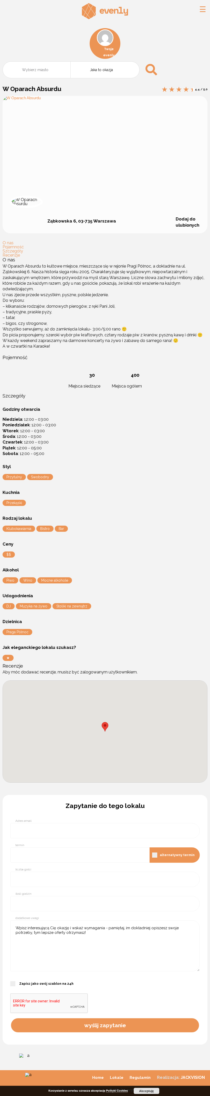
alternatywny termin (177, 855)
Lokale (116, 1077)
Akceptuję (146, 1091)
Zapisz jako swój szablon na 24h (46, 984)
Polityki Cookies (117, 1090)
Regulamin (140, 1077)
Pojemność (13, 247)
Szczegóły (13, 251)
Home (98, 1077)
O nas (8, 242)
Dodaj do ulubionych (187, 222)
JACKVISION (193, 1077)
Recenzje (11, 255)
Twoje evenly (108, 52)
